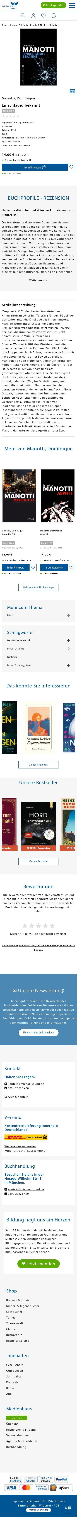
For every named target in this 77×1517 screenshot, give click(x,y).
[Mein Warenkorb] (53, 15)
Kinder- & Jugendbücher (22, 1306)
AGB (56, 1505)
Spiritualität (14, 1376)
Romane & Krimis (17, 1300)
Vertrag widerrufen (38, 1510)
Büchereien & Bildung (21, 1429)
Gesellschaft (14, 1365)
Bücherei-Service (17, 1340)
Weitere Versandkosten (20, 1146)
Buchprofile (14, 1335)
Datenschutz (37, 1501)
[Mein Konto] (33, 15)
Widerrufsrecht (14, 1150)
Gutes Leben (14, 1370)
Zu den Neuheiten (38, 764)
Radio (10, 1388)
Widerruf (45, 1505)
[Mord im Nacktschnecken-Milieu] (38, 822)
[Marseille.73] (19, 494)
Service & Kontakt (16, 1097)
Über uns (12, 1424)
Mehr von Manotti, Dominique (38, 587)
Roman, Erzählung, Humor (19, 665)
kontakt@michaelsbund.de (26, 1084)
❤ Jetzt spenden (53, 5)
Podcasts (12, 1382)
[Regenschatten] (38, 726)
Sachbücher (14, 1311)
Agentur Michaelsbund (21, 1441)
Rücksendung (36, 1150)
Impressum (19, 1501)
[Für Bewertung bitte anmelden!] (11, 117)
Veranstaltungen (17, 1435)
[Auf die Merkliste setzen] (71, 167)
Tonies (10, 1317)
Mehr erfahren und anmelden (38, 1032)
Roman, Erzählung (15, 648)
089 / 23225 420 (18, 1193)
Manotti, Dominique (18, 98)
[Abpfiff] (57, 494)
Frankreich (12, 657)
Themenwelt (14, 1323)
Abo (9, 1394)
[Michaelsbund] (10, 6)
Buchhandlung (16, 1447)
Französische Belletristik (18, 640)
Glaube (11, 1329)
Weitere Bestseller (38, 861)
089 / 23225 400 (18, 1088)
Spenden (17, 1418)
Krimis (10, 615)
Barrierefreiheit (28, 1505)
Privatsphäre (57, 1501)
